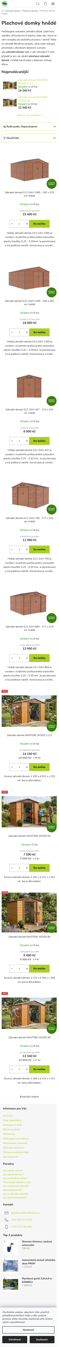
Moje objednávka (12, 1120)
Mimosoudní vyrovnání (15, 1143)
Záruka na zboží (11, 1129)
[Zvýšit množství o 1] (27, 224)
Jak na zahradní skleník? (15, 1194)
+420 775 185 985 (21, 1226)
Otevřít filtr (13, 138)
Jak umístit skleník (13, 1170)
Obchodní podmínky (14, 1147)
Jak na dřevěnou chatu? (15, 1178)
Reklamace (9, 1134)
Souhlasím (42, 1339)
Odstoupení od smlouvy (16, 1138)
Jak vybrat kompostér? (15, 1197)
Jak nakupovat (10, 1156)
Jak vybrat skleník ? (13, 1174)
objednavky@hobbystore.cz (25, 1212)
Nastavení (28, 1330)
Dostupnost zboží (12, 1125)
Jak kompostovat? (12, 1190)
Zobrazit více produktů (28, 115)
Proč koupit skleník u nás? (17, 1182)
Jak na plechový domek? (16, 1186)
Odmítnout (15, 1339)
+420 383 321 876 (21, 1219)
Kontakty (8, 1115)
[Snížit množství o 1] (12, 224)
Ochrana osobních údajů (16, 1152)
